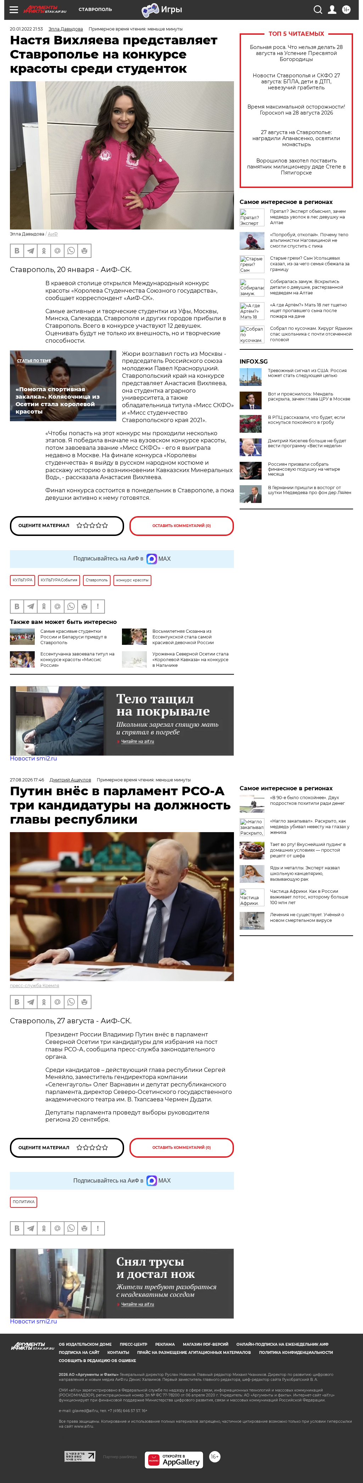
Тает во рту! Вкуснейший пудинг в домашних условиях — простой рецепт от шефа (308, 850)
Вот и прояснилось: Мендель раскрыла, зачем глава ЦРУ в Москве (309, 397)
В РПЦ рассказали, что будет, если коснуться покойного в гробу (306, 420)
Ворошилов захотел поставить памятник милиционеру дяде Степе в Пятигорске (296, 167)
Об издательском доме (85, 1344)
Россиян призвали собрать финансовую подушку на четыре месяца (304, 469)
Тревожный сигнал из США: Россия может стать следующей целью (307, 373)
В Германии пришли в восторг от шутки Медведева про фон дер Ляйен (309, 490)
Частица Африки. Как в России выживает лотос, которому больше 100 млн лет (309, 897)
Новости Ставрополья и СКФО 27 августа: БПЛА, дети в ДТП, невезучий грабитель (296, 82)
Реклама (165, 1344)
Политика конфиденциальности (296, 1352)
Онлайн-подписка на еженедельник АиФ (282, 1344)
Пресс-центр (133, 1344)
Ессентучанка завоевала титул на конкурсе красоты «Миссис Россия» (77, 659)
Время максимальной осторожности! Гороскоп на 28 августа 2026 (296, 110)
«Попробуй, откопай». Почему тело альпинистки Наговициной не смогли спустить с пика (309, 240)
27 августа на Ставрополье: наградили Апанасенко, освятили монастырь (296, 138)
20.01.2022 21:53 (26, 29)
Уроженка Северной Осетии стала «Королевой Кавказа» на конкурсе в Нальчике (190, 659)
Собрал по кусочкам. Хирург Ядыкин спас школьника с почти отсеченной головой (311, 334)
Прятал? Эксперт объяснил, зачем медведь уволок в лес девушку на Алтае (308, 217)
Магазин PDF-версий (205, 1344)
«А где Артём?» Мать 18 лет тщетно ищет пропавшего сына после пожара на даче (308, 310)
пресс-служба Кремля (34, 985)
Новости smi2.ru (33, 758)
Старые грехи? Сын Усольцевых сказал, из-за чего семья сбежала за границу (310, 263)
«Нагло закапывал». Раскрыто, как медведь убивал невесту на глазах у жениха (310, 826)
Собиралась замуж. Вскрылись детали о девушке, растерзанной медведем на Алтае (306, 287)
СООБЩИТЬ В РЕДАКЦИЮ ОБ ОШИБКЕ (97, 1361)
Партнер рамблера (120, 1457)
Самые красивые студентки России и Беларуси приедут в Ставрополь (73, 637)
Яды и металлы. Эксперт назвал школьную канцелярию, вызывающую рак (305, 873)
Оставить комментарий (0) (181, 526)
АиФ (53, 234)
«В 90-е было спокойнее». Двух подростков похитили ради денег (307, 800)
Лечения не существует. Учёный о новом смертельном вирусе (307, 917)
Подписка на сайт (79, 1352)
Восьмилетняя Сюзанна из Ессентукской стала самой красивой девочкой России (183, 637)
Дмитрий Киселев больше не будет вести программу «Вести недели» (307, 443)
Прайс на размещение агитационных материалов (194, 1352)
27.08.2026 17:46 (27, 779)
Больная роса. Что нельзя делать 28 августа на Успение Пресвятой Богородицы (296, 53)
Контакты (118, 1352)
